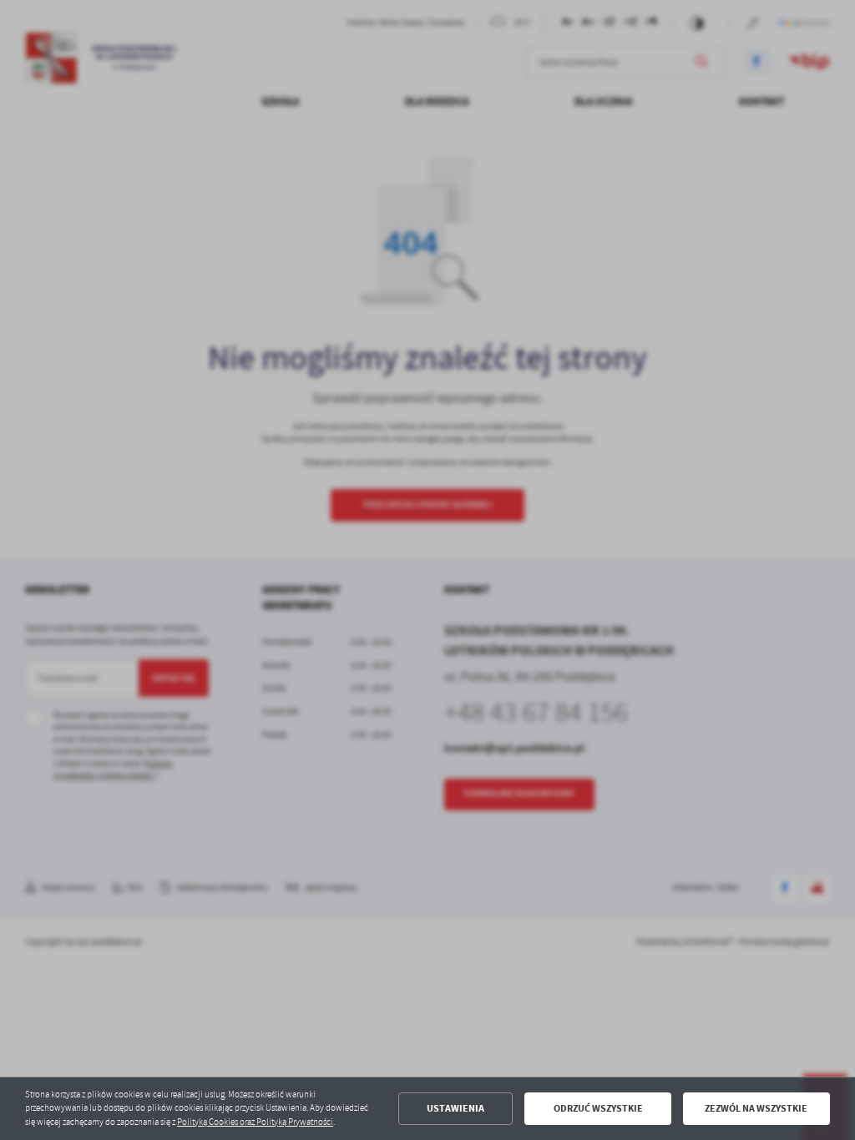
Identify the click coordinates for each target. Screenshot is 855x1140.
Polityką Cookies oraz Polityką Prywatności (255, 1122)
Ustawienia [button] (455, 1108)
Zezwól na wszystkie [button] (756, 1108)
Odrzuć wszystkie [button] (598, 1108)
